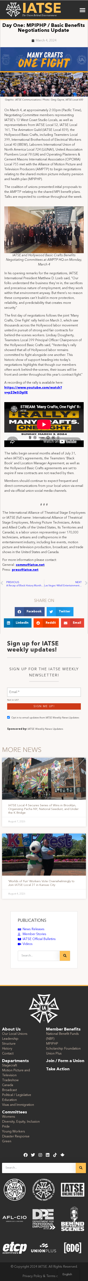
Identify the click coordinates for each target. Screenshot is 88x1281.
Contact (8, 1053)
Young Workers (13, 1131)
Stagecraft (9, 1065)
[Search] (65, 956)
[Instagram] (40, 1155)
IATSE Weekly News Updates (45, 729)
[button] (82, 10)
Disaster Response (15, 1136)
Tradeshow (10, 1080)
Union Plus (54, 1053)
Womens (8, 1117)
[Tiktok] (55, 1155)
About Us (11, 1029)
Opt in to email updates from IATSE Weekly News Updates (45, 718)
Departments (15, 1061)
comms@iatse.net (30, 565)
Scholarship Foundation (63, 1048)
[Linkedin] (47, 1155)
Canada (7, 1085)
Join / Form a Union (65, 1061)
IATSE (41, 9)
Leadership (10, 1039)
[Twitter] (33, 1155)
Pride (6, 1126)
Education (9, 1100)
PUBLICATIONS (32, 921)
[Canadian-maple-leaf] (62, 1155)
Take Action (58, 1069)
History (7, 1048)
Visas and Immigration (18, 1105)
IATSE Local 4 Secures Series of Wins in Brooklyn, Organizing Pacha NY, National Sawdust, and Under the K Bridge (43, 809)
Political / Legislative (16, 1095)
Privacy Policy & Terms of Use (44, 1276)
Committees (14, 1112)
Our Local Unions (14, 1034)
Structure (9, 1043)
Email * (14, 690)
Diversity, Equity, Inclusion (21, 1121)
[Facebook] (25, 1155)
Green (6, 1141)
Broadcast (9, 1090)
